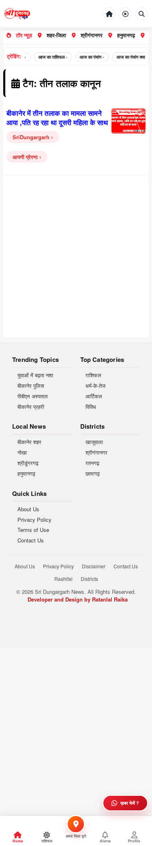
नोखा (22, 452)
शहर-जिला (56, 35)
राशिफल (93, 375)
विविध (91, 406)
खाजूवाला (94, 442)
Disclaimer (93, 566)
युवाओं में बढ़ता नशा (35, 375)
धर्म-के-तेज (95, 385)
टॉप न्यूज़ (24, 35)
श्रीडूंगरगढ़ (28, 463)
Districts (89, 578)
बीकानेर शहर (29, 442)
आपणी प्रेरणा (25, 157)
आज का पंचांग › (89, 57)
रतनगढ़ (92, 463)
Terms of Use (33, 530)
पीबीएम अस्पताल (32, 396)
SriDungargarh (31, 137)
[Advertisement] (76, 261)
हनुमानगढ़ (126, 35)
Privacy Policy (34, 519)
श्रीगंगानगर (92, 35)
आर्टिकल (94, 396)
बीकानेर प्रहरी (30, 406)
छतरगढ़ (93, 473)
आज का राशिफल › (50, 57)
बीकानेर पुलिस (30, 385)
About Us (28, 509)
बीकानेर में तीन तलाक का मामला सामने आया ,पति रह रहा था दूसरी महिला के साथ (57, 117)
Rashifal (63, 578)
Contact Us (30, 540)
